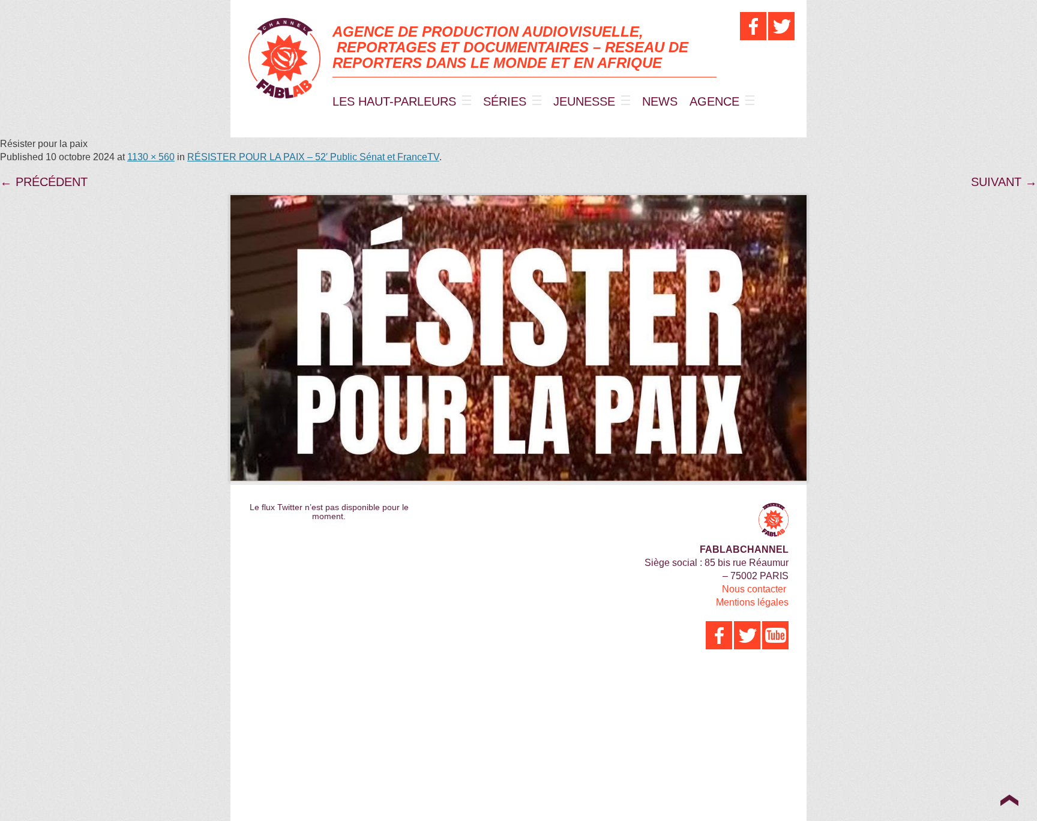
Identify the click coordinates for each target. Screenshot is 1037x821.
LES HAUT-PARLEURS (394, 101)
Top (1009, 800)
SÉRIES (504, 101)
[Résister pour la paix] (518, 338)
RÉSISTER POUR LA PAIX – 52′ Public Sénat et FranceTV (313, 157)
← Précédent (44, 181)
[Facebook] (753, 26)
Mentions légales (752, 602)
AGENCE (714, 101)
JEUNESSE (584, 101)
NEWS (660, 101)
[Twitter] (781, 26)
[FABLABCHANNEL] (284, 58)
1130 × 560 (151, 157)
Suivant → (1004, 181)
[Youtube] (775, 635)
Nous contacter (754, 589)
